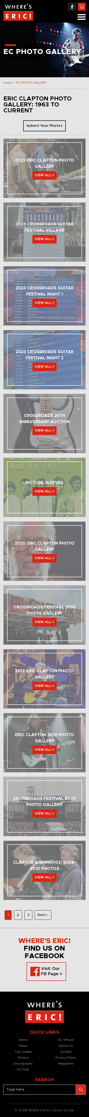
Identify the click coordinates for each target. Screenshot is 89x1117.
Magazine (65, 1063)
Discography (23, 1063)
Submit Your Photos (44, 125)
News (23, 1046)
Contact (66, 1051)
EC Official (65, 1040)
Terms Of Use (63, 1110)
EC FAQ (23, 1069)
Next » (43, 915)
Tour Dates (23, 1051)
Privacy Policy (65, 1057)
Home (7, 82)
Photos (23, 1057)
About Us (66, 1046)
